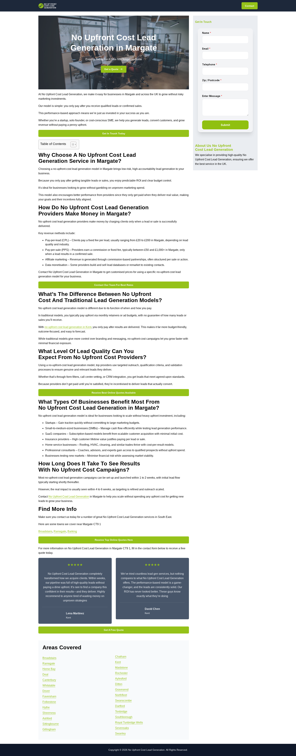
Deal (45, 674)
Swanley (120, 733)
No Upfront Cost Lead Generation (68, 496)
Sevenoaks (122, 727)
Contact (249, 5)
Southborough (123, 717)
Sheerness (49, 712)
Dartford (120, 706)
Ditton (118, 684)
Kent (118, 662)
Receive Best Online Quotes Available (114, 392)
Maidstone (121, 667)
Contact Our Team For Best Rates (113, 285)
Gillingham (49, 729)
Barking (72, 531)
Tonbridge (121, 711)
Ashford (47, 718)
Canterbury (49, 679)
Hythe (46, 707)
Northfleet (121, 695)
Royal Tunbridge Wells (129, 722)
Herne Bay (49, 668)
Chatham (120, 656)
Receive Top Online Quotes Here (114, 539)
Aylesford (121, 678)
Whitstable (48, 685)
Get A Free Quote (114, 630)
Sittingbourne (50, 723)
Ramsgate (60, 531)
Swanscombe (123, 700)
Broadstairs (45, 531)
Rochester (121, 673)
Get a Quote (111, 69)
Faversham (49, 696)
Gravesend (121, 689)
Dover (46, 690)
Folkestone (49, 701)
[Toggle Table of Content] (72, 144)
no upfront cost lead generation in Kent (68, 327)
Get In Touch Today (113, 133)
